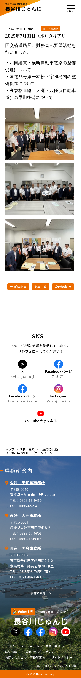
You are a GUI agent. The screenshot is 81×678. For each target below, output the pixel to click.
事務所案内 (38, 593)
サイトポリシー (62, 657)
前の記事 (20, 286)
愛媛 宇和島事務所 (27, 482)
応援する (48, 652)
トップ (9, 449)
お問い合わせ (14, 657)
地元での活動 (50, 29)
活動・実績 (27, 449)
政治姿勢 (11, 652)
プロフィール (30, 646)
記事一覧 (41, 286)
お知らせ (30, 652)
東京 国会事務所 (25, 548)
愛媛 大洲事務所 (25, 515)
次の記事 (61, 286)
